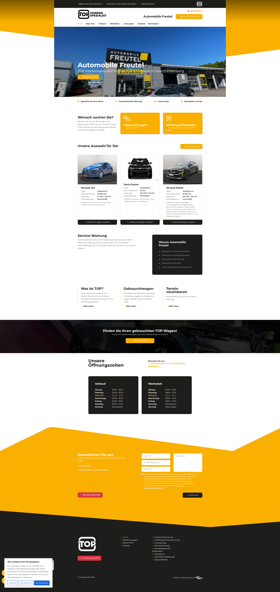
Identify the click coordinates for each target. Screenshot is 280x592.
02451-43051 (85, 466)
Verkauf (102, 24)
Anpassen (12, 583)
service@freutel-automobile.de (94, 470)
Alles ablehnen (26, 583)
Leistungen (128, 24)
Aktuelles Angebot (141, 341)
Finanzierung (160, 543)
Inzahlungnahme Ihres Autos (167, 540)
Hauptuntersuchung (164, 537)
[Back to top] (276, 588)
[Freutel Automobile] (92, 14)
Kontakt (141, 24)
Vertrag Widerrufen (91, 495)
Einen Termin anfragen (190, 16)
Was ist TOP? (128, 543)
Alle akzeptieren (41, 583)
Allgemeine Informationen (90, 4)
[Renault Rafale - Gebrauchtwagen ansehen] (182, 169)
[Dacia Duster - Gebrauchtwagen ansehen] (140, 168)
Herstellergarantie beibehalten (161, 550)
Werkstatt (114, 24)
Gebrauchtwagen (89, 77)
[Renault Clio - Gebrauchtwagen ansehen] (97, 169)
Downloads (153, 24)
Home (80, 24)
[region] (28, 573)
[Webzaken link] (198, 577)
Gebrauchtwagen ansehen (98, 222)
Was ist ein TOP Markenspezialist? (121, 4)
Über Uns (90, 24)
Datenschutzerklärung (153, 488)
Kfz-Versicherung (162, 546)
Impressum (160, 554)
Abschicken (193, 495)
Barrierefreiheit (147, 4)
